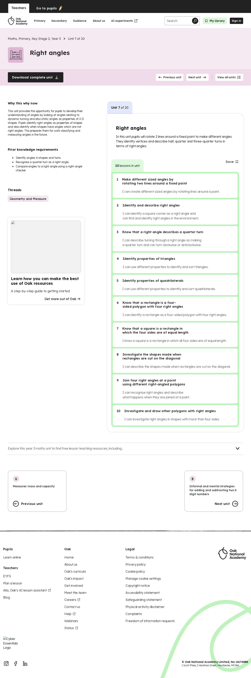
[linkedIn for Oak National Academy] (25, 663)
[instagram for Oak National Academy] (6, 663)
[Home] (17, 20)
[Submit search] (195, 21)
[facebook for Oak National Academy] (16, 663)
